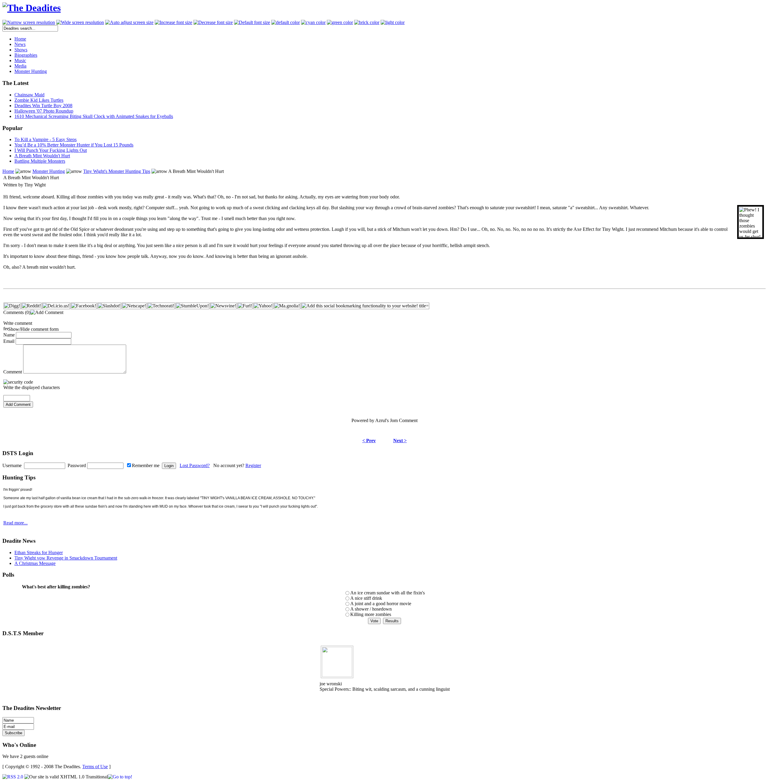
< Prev (369, 440)
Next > (400, 440)
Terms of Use (95, 766)
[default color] (285, 22)
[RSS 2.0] (12, 776)
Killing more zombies (370, 614)
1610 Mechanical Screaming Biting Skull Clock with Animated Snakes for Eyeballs (93, 116)
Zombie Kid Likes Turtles (38, 100)
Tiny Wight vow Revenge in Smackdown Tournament (65, 557)
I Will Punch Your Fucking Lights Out (50, 150)
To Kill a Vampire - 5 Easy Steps (45, 139)
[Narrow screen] (28, 22)
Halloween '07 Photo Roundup (43, 110)
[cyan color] (313, 22)
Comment (12, 371)
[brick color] (366, 22)
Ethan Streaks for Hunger (38, 552)
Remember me (146, 465)
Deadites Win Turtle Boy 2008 (43, 105)
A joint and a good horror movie (380, 603)
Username (12, 465)
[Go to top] (120, 776)
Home (8, 171)
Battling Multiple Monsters (39, 161)
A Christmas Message (35, 563)
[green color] (340, 22)
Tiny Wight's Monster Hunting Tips (116, 171)
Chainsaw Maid (29, 94)
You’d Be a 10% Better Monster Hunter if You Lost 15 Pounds (73, 144)
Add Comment (18, 404)
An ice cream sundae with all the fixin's (387, 592)
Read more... (15, 522)
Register (253, 465)
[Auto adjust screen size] (129, 22)
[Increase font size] (173, 22)
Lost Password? (195, 465)
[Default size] (252, 22)
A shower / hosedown (371, 608)
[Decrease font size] (213, 22)
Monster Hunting (48, 171)
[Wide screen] (80, 22)
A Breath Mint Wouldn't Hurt (42, 155)
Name (9, 334)
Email (8, 341)
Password (77, 465)
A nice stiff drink (366, 598)
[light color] (393, 22)
